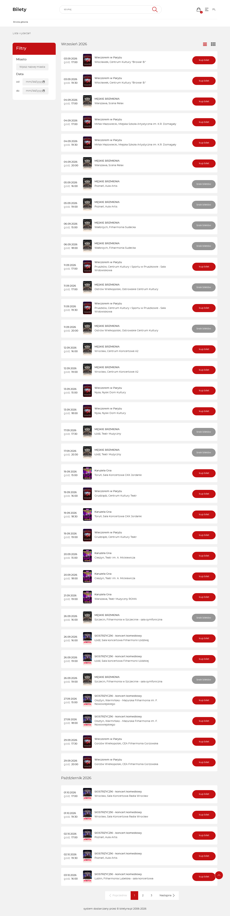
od (17, 82)
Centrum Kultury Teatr (122, 496)
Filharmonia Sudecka (122, 227)
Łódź (97, 434)
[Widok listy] (205, 44)
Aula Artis (111, 186)
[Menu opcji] (206, 9)
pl (214, 9)
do (17, 91)
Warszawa (101, 103)
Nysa (98, 392)
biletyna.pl (125, 909)
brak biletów (204, 184)
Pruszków (101, 267)
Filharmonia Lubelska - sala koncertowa (128, 878)
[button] (198, 9)
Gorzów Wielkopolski (108, 743)
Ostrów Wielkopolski (108, 289)
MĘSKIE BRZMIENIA (107, 99)
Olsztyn (99, 700)
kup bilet (204, 60)
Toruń (98, 475)
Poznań (99, 186)
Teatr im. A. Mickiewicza (120, 557)
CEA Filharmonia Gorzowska (140, 743)
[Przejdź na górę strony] (219, 875)
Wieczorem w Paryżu (108, 57)
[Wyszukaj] (154, 9)
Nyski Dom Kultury (114, 392)
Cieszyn (99, 557)
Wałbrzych (101, 227)
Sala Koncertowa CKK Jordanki (122, 475)
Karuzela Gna (103, 470)
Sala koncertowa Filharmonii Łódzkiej (125, 640)
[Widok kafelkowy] (213, 44)
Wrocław (100, 351)
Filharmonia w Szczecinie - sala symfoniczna (134, 619)
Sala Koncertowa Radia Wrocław (127, 796)
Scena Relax (116, 103)
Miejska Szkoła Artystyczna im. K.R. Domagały (147, 124)
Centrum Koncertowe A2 (122, 351)
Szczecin (100, 619)
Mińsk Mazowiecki (106, 124)
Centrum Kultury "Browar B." (128, 62)
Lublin (98, 878)
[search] (110, 9)
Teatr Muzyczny (111, 434)
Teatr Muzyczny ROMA (123, 599)
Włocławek (101, 62)
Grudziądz (101, 496)
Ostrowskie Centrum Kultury (140, 289)
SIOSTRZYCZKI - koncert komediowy (118, 636)
